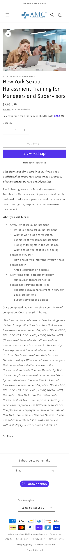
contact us (19, 181)
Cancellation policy (36, 550)
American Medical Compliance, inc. (32, 534)
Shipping (6, 109)
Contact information (45, 544)
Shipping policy (24, 544)
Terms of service (56, 538)
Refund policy (22, 538)
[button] (7, 15)
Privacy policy (38, 538)
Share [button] (9, 436)
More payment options (34, 162)
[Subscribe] (53, 470)
